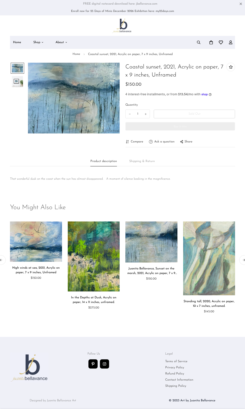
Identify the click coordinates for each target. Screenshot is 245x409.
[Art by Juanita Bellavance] (122, 25)
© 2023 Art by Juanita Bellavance (192, 400)
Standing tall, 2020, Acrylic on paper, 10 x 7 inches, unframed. (209, 304)
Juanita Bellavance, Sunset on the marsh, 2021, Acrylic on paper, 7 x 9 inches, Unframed (151, 271)
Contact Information (179, 379)
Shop (36, 42)
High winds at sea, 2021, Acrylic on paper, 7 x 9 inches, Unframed (36, 270)
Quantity (131, 104)
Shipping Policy (175, 386)
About (60, 42)
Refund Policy (174, 373)
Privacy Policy (174, 367)
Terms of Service (176, 361)
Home (17, 42)
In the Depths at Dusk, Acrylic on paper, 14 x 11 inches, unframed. (93, 300)
